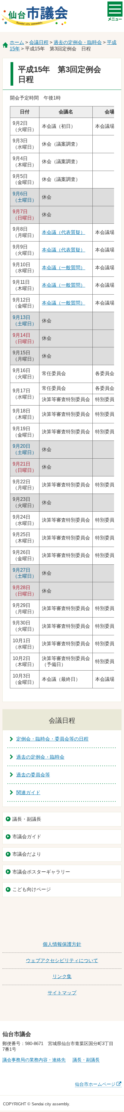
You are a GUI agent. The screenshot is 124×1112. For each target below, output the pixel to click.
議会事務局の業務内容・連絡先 (34, 1059)
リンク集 (62, 976)
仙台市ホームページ (95, 1084)
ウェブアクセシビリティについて (62, 960)
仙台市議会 (34, 16)
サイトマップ (62, 992)
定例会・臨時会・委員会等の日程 (52, 738)
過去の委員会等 (33, 774)
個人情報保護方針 (62, 944)
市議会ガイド (26, 836)
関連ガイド (28, 792)
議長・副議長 (26, 819)
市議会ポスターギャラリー (41, 871)
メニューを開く (115, 9)
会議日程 (38, 42)
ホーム (17, 42)
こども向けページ (31, 889)
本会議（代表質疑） (63, 232)
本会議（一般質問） (63, 267)
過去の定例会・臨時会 (78, 42)
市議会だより (26, 854)
